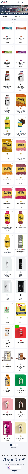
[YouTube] (24, 459)
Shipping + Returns (18, 462)
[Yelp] (20, 459)
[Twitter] (16, 459)
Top (14, 471)
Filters (4, 16)
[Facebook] (4, 459)
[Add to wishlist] (12, 22)
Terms (7, 462)
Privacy (11, 462)
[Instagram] (12, 459)
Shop (2, 11)
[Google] (8, 459)
